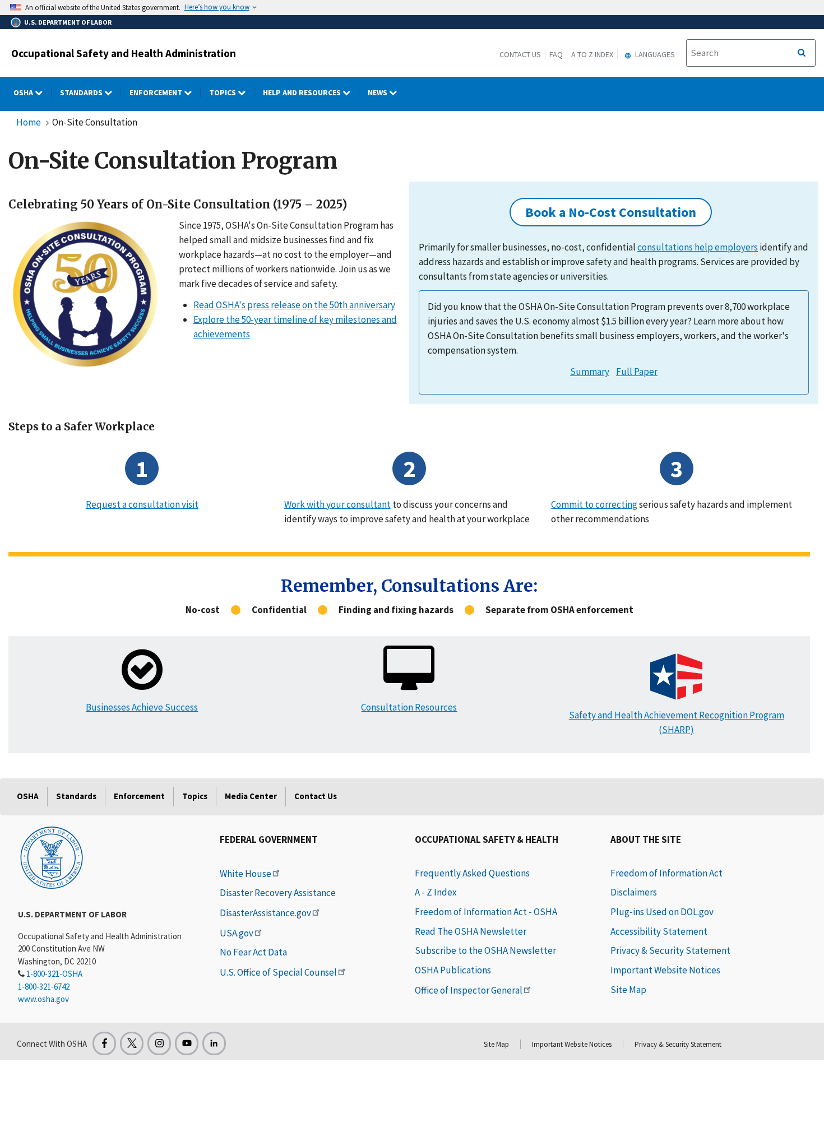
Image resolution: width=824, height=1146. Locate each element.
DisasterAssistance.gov (265, 913)
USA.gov (236, 933)
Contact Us (520, 54)
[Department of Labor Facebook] (104, 1043)
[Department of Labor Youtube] (186, 1043)
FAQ (556, 54)
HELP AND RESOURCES (302, 92)
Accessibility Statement (658, 931)
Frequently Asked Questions (472, 873)
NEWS (378, 92)
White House (245, 873)
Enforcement (156, 92)
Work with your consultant (337, 504)
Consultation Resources (409, 707)
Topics (223, 92)
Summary (589, 371)
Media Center (251, 796)
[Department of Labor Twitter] (131, 1043)
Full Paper (637, 371)
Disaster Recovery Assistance (278, 893)
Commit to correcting (594, 504)
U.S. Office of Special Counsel (278, 972)
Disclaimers (633, 892)
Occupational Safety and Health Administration (123, 53)
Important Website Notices (665, 970)
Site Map (628, 989)
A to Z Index (592, 54)
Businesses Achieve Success (142, 707)
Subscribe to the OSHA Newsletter (485, 950)
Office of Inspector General (468, 990)
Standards (82, 92)
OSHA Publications (453, 970)
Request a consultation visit (142, 504)
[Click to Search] (801, 53)
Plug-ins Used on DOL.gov (662, 912)
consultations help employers (697, 247)
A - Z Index (436, 892)
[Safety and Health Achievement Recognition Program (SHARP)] (676, 676)
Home (28, 122)
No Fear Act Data (253, 952)
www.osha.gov (43, 999)
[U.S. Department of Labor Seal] (51, 856)
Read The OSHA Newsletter (470, 931)
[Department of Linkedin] (214, 1043)
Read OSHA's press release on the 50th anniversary (294, 305)
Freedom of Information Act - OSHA (486, 912)
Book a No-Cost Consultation (610, 212)
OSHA (24, 92)
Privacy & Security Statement (670, 950)
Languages (654, 54)
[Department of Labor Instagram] (159, 1043)
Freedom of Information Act (666, 873)
